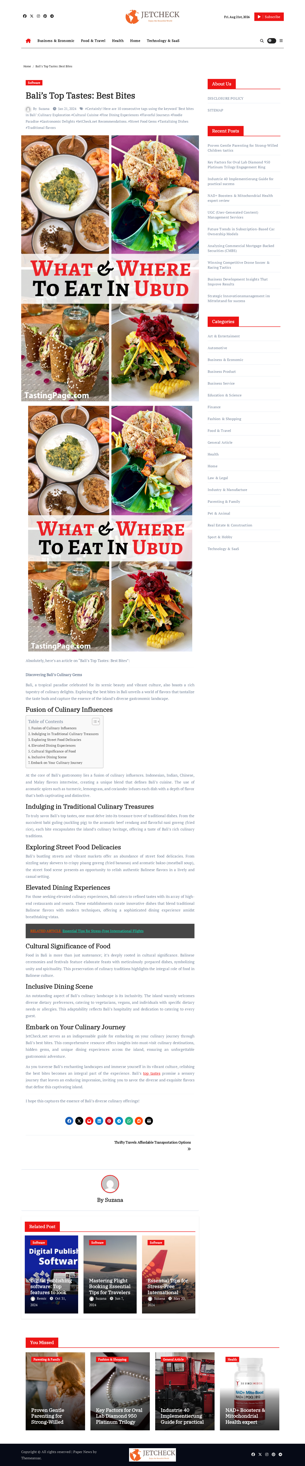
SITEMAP (215, 110)
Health (117, 40)
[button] (281, 40)
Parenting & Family (224, 501)
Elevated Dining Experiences (53, 745)
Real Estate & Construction (230, 525)
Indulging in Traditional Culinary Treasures (65, 734)
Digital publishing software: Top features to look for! (51, 1289)
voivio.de (215, 642)
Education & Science (225, 395)
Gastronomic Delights (58, 121)
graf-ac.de (215, 636)
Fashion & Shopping (224, 418)
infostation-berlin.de (224, 598)
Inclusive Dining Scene (49, 757)
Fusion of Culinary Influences (54, 728)
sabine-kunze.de (221, 604)
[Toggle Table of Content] (94, 721)
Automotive (217, 347)
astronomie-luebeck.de (226, 629)
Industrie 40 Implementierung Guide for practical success (182, 1419)
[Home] (28, 41)
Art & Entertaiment (224, 336)
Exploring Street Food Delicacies (56, 739)
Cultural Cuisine (86, 115)
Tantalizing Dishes (173, 121)
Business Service (221, 383)
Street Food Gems (143, 121)
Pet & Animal (219, 513)
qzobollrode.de (220, 578)
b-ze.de (213, 623)
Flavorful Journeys (156, 115)
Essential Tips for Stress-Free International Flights (168, 1289)
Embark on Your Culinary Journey (56, 762)
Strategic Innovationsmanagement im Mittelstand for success (239, 298)
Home (135, 40)
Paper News (82, 1451)
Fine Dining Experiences (120, 115)
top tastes (151, 1073)
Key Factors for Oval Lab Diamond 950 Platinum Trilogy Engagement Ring (239, 164)
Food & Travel (93, 40)
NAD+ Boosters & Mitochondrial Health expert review (245, 1419)
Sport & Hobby (220, 536)
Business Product (222, 371)
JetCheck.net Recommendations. (102, 121)
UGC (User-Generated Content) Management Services (233, 215)
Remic (42, 1298)
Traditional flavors (41, 127)
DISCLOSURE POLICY (225, 98)
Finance (214, 406)
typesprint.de (218, 616)
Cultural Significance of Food (53, 751)
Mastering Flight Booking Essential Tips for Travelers (110, 1286)
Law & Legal (218, 477)
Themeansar (31, 1458)
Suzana (44, 108)
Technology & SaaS (163, 40)
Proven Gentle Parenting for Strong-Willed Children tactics (49, 1419)
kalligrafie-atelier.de (224, 610)
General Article (220, 442)
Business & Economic (56, 40)
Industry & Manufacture (227, 489)
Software (34, 82)
